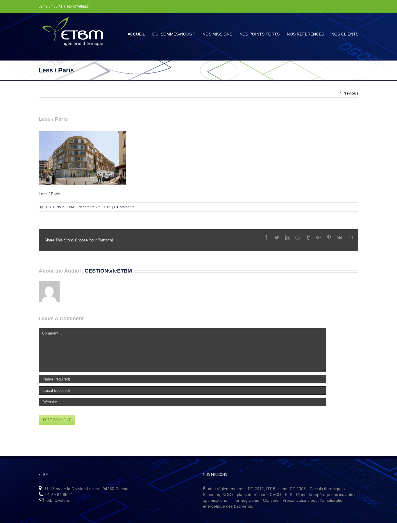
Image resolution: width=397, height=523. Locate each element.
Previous (350, 93)
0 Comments (124, 207)
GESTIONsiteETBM (59, 207)
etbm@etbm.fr (78, 6)
